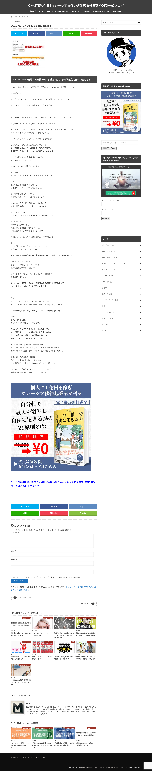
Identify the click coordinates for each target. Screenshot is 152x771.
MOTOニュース (108, 245)
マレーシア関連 (108, 276)
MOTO (29, 703)
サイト (13, 568)
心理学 (104, 288)
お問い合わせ (117, 11)
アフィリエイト (108, 318)
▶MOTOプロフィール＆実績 (121, 70)
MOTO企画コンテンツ (110, 257)
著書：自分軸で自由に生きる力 (58, 11)
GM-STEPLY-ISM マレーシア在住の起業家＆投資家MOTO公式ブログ (76, 5)
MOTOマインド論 (108, 251)
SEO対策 (105, 324)
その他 (104, 330)
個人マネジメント (108, 269)
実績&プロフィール (36, 11)
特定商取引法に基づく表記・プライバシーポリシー (30, 757)
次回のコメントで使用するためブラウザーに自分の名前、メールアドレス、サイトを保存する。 (48, 577)
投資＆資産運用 (108, 294)
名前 (13, 551)
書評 (103, 306)
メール (14, 560)
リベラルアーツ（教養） (111, 300)
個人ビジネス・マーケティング (113, 263)
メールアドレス (107, 209)
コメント (15, 533)
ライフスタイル (108, 312)
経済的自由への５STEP (101, 11)
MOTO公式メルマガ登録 (81, 11)
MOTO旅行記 (107, 282)
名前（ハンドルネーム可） (111, 200)
